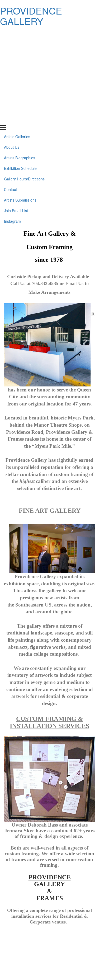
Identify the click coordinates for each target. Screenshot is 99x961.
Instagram (12, 118)
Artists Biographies (19, 55)
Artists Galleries (17, 34)
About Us (11, 44)
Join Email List (16, 108)
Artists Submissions (20, 97)
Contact (10, 87)
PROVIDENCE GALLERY (31, 16)
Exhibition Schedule (20, 65)
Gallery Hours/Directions (24, 76)
